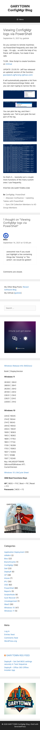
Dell (5, 568)
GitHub (9, 64)
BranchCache (10, 562)
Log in (6, 631)
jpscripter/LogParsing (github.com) (18, 75)
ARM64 (7, 555)
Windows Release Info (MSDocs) (18, 366)
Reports (7, 591)
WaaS (6, 604)
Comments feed (11, 638)
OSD (6, 585)
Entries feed (9, 634)
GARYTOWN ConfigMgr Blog (20, 8)
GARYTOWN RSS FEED (18, 655)
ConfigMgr (10, 195)
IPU (5, 581)
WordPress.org (10, 641)
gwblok (18, 293)
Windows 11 (9, 611)
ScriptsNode (9, 595)
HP (5, 575)
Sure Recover (10, 598)
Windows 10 (9, 608)
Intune (7, 578)
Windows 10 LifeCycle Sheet (16, 472)
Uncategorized (10, 601)
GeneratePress (20, 727)
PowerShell (20, 195)
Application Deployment (14, 552)
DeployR (7, 572)
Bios (6, 559)
